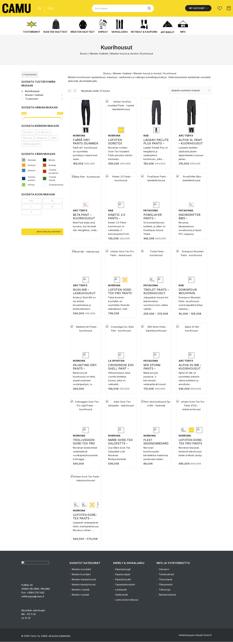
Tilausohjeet (165, 579)
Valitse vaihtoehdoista (85, 150)
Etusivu (84, 53)
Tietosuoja (164, 589)
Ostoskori (163, 569)
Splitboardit (121, 594)
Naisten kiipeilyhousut (83, 584)
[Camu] (16, 8)
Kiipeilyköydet (123, 579)
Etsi (149, 8)
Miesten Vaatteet (99, 53)
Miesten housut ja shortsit (124, 53)
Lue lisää (191, 299)
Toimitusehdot (166, 574)
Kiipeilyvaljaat (122, 574)
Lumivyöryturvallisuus (126, 599)
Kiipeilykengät (123, 569)
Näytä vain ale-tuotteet (49, 232)
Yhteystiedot (165, 584)
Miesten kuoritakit (81, 569)
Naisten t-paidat (80, 594)
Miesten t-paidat (80, 589)
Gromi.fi (208, 635)
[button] (31, 26)
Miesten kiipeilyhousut (83, 579)
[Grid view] (70, 91)
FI (40, 8)
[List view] (75, 91)
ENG (51, 8)
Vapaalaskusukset (125, 584)
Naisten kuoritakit (81, 574)
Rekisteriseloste (167, 594)
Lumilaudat (121, 589)
